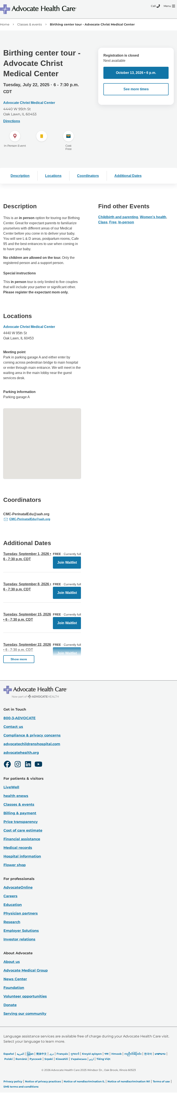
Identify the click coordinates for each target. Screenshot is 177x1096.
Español (8, 1053)
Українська (79, 1059)
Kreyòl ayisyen (92, 1053)
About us (11, 962)
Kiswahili (62, 1059)
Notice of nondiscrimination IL (84, 1081)
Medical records (17, 848)
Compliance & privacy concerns (32, 735)
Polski (8, 1059)
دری (51, 1053)
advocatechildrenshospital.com (31, 744)
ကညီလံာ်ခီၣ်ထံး (132, 1053)
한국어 (148, 1053)
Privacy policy (12, 1081)
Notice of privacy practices (43, 1081)
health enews (15, 796)
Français (62, 1053)
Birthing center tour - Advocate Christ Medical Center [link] (92, 24)
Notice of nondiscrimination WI (128, 1081)
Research (11, 922)
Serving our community (24, 1014)
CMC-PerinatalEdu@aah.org (29, 519)
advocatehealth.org (21, 753)
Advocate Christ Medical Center (29, 103)
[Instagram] (17, 764)
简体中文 (41, 1053)
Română (21, 1059)
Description (20, 176)
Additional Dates (128, 176)
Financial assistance (21, 839)
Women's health (153, 217)
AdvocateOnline (18, 887)
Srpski (48, 1059)
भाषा (106, 1053)
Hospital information (22, 856)
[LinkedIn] (28, 764)
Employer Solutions (21, 931)
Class (102, 222)
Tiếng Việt (103, 1059)
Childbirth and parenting (118, 217)
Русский (36, 1059)
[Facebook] (7, 764)
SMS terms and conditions (20, 1086)
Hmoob (116, 1053)
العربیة (20, 1053)
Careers (10, 896)
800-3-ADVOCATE (19, 718)
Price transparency (20, 822)
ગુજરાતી (75, 1053)
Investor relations (19, 939)
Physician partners (20, 913)
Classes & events (29, 24)
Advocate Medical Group (25, 970)
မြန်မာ (30, 1053)
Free (113, 222)
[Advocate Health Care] (39, 9)
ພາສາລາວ (160, 1053)
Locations (53, 176)
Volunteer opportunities (25, 996)
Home (4, 24)
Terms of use (161, 1081)
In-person (126, 222)
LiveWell (11, 787)
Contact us (13, 727)
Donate (10, 1005)
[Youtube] (38, 764)
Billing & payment (19, 813)
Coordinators (88, 176)
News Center (15, 979)
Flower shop (14, 865)
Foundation (13, 988)
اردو (91, 1059)
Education (12, 905)
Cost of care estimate (22, 830)
